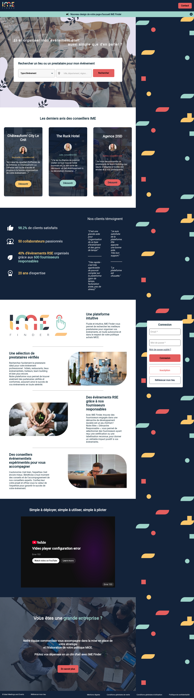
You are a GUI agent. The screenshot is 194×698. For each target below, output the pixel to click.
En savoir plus (68, 669)
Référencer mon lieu (165, 380)
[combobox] (76, 73)
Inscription (165, 370)
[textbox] (76, 73)
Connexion (165, 358)
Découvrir (23, 184)
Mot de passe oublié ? (160, 349)
